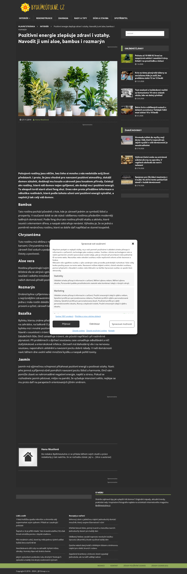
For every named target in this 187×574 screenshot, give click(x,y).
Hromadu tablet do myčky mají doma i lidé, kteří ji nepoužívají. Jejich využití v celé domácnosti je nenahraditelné (151, 141)
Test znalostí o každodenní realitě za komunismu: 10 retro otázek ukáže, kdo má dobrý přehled (151, 92)
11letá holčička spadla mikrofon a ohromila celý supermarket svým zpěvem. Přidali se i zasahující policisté (37, 522)
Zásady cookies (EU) (159, 566)
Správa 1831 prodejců (64, 316)
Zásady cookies (78, 330)
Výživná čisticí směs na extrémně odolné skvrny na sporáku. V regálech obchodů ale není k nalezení (151, 161)
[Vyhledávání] (144, 33)
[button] (132, 243)
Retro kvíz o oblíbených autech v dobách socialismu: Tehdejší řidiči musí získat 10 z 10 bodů (151, 110)
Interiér (23, 18)
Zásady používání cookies (96, 330)
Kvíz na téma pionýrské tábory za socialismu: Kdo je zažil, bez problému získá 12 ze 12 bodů (151, 75)
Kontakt (111, 330)
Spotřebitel (121, 18)
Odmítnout (94, 324)
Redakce (101, 566)
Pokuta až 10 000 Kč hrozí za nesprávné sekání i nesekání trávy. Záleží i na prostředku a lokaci (151, 58)
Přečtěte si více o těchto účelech (88, 316)
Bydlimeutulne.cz (102, 505)
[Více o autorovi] (103, 457)
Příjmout (66, 324)
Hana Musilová (50, 449)
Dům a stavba (100, 18)
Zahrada (63, 18)
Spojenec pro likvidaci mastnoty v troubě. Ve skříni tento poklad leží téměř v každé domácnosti (151, 179)
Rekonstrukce (44, 18)
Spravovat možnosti (122, 323)
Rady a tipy (80, 18)
